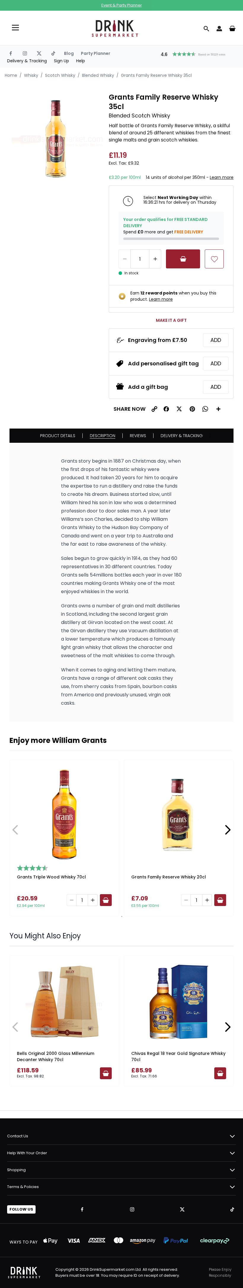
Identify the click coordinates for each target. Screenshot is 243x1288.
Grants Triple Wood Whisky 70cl (51, 877)
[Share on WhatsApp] (205, 409)
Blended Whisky (98, 75)
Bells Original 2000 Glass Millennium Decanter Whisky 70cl (55, 1056)
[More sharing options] (218, 409)
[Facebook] (10, 53)
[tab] (121, 916)
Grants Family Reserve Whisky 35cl (156, 75)
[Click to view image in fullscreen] (56, 139)
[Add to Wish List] (214, 258)
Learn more (222, 177)
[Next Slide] (228, 830)
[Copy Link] (154, 409)
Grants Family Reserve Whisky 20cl (168, 877)
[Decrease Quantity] (124, 258)
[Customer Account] (219, 28)
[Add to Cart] (183, 258)
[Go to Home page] (115, 28)
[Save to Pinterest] (192, 409)
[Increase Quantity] (155, 258)
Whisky (31, 75)
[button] (196, 53)
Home (11, 75)
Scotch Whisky (60, 75)
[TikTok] (53, 53)
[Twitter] (39, 53)
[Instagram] (24, 53)
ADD (215, 340)
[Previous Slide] (15, 830)
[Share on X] (179, 409)
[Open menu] (15, 28)
